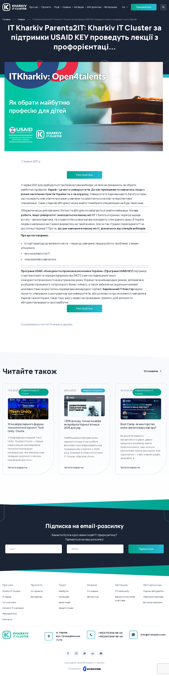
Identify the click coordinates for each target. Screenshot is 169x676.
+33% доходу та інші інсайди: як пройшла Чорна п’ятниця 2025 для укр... (83, 424)
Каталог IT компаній (13, 607)
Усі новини (151, 371)
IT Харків (6, 596)
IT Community (122, 591)
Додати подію (66, 607)
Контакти (7, 619)
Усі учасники (9, 602)
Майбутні (63, 591)
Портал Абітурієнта (153, 591)
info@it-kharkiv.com (153, 634)
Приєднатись (143, 7)
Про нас (33, 7)
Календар (64, 596)
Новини (67, 7)
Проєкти (46, 7)
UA (123, 7)
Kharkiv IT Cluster (11, 591)
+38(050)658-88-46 (110, 636)
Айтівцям (79, 7)
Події (56, 7)
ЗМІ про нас (93, 596)
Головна (6, 19)
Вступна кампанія (152, 602)
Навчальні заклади (153, 596)
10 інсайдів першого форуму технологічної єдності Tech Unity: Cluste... (26, 427)
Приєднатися (9, 613)
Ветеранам (110, 7)
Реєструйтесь (84, 174)
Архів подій (64, 602)
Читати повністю (18, 467)
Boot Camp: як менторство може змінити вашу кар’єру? (138, 425)
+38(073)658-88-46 (110, 633)
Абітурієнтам (94, 7)
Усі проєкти (37, 591)
